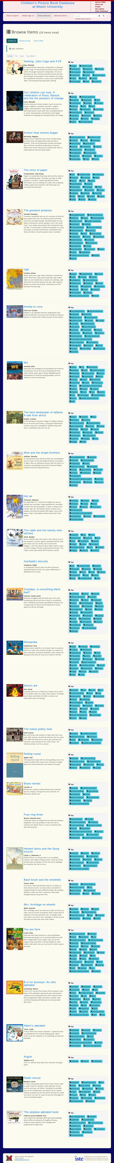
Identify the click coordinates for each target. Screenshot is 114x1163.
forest (100, 376)
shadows (87, 156)
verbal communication (80, 255)
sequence (75, 156)
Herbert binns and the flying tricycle (41, 850)
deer (90, 693)
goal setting (96, 234)
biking (96, 909)
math (99, 187)
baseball (75, 100)
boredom (84, 937)
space (74, 1012)
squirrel (85, 1012)
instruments (87, 612)
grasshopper (76, 184)
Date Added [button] (30, 56)
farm (83, 572)
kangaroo (88, 706)
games (87, 656)
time (87, 81)
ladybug (75, 1005)
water (102, 196)
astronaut (75, 990)
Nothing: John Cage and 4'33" (43, 61)
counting (86, 178)
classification (89, 1120)
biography (87, 100)
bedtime (75, 600)
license (100, 1089)
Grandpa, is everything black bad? (42, 591)
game (92, 181)
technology (76, 81)
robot (84, 712)
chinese (75, 178)
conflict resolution (94, 221)
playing (100, 616)
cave (73, 277)
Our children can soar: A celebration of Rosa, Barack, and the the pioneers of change (44, 95)
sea (93, 392)
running (75, 119)
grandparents (77, 609)
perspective (76, 246)
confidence (76, 280)
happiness (76, 237)
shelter (100, 668)
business (75, 420)
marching (99, 109)
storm (93, 1095)
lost (93, 956)
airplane (93, 457)
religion (95, 389)
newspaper (76, 476)
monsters (94, 959)
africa (74, 367)
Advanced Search (60, 16)
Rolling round (32, 753)
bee (94, 417)
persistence (92, 243)
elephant (88, 69)
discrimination (89, 327)
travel (74, 252)
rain (90, 547)
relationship (85, 619)
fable (97, 178)
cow (84, 996)
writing (93, 199)
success (75, 352)
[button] (99, 16)
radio (74, 78)
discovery (91, 230)
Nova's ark (30, 685)
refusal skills (76, 249)
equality (75, 330)
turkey (83, 718)
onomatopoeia (77, 243)
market (100, 432)
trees (82, 196)
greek (90, 609)
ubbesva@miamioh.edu (22, 1160)
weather (97, 971)
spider (94, 712)
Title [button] (16, 56)
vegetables (85, 252)
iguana (90, 702)
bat (84, 690)
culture (74, 650)
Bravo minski (32, 783)
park (100, 962)
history (74, 109)
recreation (95, 1005)
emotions (96, 140)
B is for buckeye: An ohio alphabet (40, 984)
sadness (96, 289)
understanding (90, 628)
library (84, 956)
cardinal (75, 996)
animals (84, 417)
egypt (100, 603)
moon (85, 289)
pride (100, 345)
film (84, 106)
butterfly (101, 993)
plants (74, 665)
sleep (74, 671)
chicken (74, 504)
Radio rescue (32, 1077)
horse (101, 765)
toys (73, 196)
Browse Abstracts (44, 16)
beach (86, 990)
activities (75, 594)
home (84, 380)
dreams (91, 426)
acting (74, 97)
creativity (95, 647)
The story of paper (35, 169)
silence (83, 78)
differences (76, 283)
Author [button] (22, 56)
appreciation (76, 317)
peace (96, 575)
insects (89, 184)
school (85, 119)
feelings (100, 69)
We (26, 362)
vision (96, 159)
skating (87, 918)
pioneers (87, 116)
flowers (88, 653)
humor (85, 1061)
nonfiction (90, 150)
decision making (95, 227)
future (74, 699)
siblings (75, 193)
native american (93, 336)
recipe (101, 190)
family (100, 283)
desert (101, 373)
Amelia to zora (33, 306)
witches (96, 550)
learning (100, 659)
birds (96, 501)
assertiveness (98, 218)
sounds (99, 156)
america (75, 218)
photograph (76, 153)
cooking (87, 224)
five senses (76, 72)
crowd (85, 504)
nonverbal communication (81, 339)
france (74, 507)
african (96, 594)
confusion (97, 600)
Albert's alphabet (34, 1025)
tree (96, 439)
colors (85, 140)
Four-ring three (33, 814)
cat (84, 535)
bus (98, 100)
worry (74, 258)
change (88, 103)
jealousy (75, 289)
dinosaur (89, 283)
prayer (84, 389)
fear (73, 541)
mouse (98, 473)
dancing (89, 538)
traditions (75, 628)
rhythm (74, 392)
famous (74, 106)
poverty (97, 894)
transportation (86, 122)
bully (73, 647)
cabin (87, 463)
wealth (96, 255)
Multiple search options (83, 19)
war (73, 401)
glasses (100, 606)
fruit (83, 181)
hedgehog (85, 699)
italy (86, 575)
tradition (97, 81)
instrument (89, 72)
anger (74, 66)
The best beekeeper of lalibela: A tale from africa (43, 414)
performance (100, 75)
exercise (101, 915)
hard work (87, 330)
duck (95, 504)
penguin (75, 965)
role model (86, 349)
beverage (75, 569)
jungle (74, 956)
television (89, 625)
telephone (75, 838)
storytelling (100, 516)
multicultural (76, 112)
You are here (32, 929)
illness (74, 768)
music (87, 75)
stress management (79, 715)
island (101, 952)
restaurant (91, 249)
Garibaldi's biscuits (36, 561)
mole (87, 894)
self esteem (76, 293)
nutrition (90, 112)
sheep (88, 516)
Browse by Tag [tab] (24, 41)
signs (102, 249)
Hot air (28, 496)
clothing (87, 569)
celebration (76, 103)
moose (74, 709)
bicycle (99, 274)
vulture (84, 550)
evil (98, 538)
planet (74, 712)
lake (84, 1005)
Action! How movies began (41, 132)
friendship (88, 606)
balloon (86, 501)
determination (77, 230)
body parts (76, 69)
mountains (98, 383)
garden (98, 656)
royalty (74, 622)
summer (94, 671)
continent (75, 224)
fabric (74, 181)
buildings (75, 373)
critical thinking (77, 227)
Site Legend (99, 9)
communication (90, 1082)
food (92, 106)
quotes (74, 349)
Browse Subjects (12, 16)
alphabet (75, 314)
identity (74, 612)
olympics (75, 116)
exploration (88, 376)
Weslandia (30, 642)
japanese (88, 333)
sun (73, 395)
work (73, 199)
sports (102, 392)
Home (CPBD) (100, 2)
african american (88, 97)
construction (89, 373)
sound (94, 78)
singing (96, 119)
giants (94, 949)
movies (98, 147)
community (76, 538)
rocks (74, 1008)
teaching (98, 193)
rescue (74, 1095)
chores (94, 277)
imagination (93, 856)
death (74, 603)
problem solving (78, 547)
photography (91, 153)
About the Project (99, 5)
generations (89, 143)
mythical (90, 962)
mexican (100, 333)
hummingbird (77, 702)
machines (75, 383)
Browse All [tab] (12, 41)
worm (83, 199)
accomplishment (78, 215)
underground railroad (80, 1015)
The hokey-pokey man (38, 729)
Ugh (26, 269)
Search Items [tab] (38, 41)
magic (74, 544)
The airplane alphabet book (41, 1112)
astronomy (93, 367)
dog (99, 693)
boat (85, 370)
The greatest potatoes (38, 210)
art (82, 367)
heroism (99, 470)
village (92, 196)
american (87, 314)
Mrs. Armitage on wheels (39, 904)
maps (84, 959)
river (84, 392)
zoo (103, 1015)
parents (100, 479)
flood (73, 1085)
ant (73, 174)
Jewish (96, 541)
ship (73, 578)
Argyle (28, 1056)
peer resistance (77, 342)
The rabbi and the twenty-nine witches (43, 532)
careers (74, 140)
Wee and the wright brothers (42, 452)
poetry (74, 389)
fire (102, 1082)
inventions (76, 75)
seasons (75, 668)
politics (98, 116)
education (93, 467)
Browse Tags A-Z (28, 16)
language (88, 187)
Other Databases (101, 11)
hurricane (75, 1089)
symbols (86, 193)
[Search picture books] (103, 16)
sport (74, 122)
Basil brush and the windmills (42, 879)
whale (96, 296)
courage (100, 103)
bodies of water (98, 370)
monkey (100, 706)
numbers (90, 190)
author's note (87, 66)
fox (90, 887)
